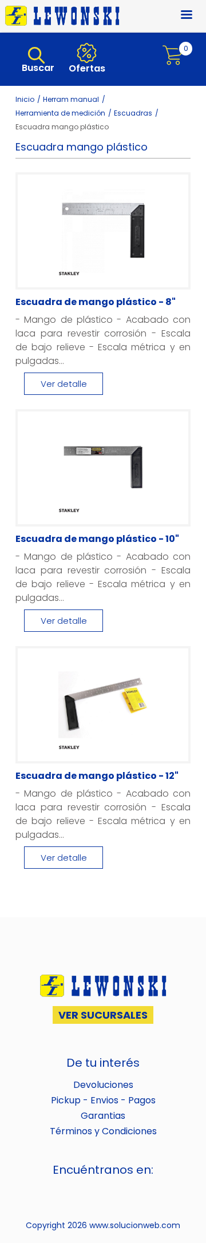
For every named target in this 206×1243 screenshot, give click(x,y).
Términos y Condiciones (103, 1131)
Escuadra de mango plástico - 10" (97, 538)
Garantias (103, 1115)
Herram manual (71, 99)
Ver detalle (64, 384)
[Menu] (179, 16)
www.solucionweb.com (134, 1225)
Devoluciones (103, 1084)
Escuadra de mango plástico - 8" (95, 301)
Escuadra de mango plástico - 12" (97, 775)
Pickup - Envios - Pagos (103, 1100)
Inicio (24, 99)
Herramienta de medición (60, 113)
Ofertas (85, 68)
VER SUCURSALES (103, 1015)
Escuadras (133, 113)
